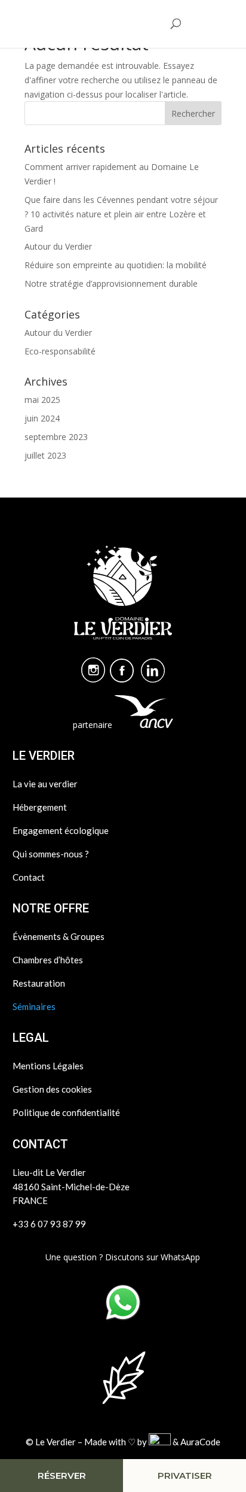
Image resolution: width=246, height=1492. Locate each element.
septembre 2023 (56, 436)
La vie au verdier (45, 783)
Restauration (39, 983)
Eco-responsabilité (60, 351)
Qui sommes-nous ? (51, 853)
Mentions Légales (48, 1065)
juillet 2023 (45, 455)
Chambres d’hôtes (48, 959)
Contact (29, 877)
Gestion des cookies (52, 1089)
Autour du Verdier (58, 246)
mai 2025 (42, 399)
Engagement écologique (61, 830)
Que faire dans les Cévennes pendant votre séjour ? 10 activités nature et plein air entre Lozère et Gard (121, 214)
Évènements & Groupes (58, 936)
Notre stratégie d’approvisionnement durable (111, 283)
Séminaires (34, 1006)
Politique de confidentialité (66, 1112)
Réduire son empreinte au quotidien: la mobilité (115, 265)
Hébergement (40, 807)
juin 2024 (42, 418)
